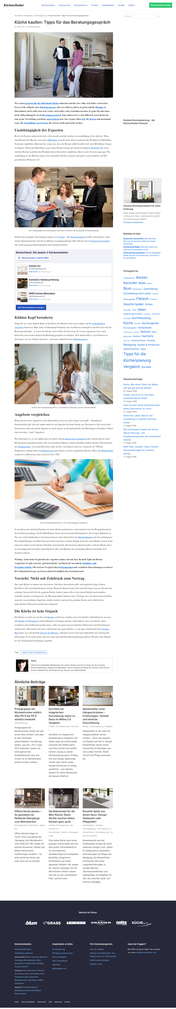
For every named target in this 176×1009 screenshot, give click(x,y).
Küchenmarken (78, 236)
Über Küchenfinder (60, 961)
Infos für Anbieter (97, 949)
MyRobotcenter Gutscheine (26, 980)
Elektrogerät (48, 450)
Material (145, 331)
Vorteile (146, 367)
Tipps (143, 349)
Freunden (33, 620)
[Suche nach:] (142, 16)
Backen (142, 277)
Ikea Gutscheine (30, 970)
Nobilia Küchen (139, 340)
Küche (128, 323)
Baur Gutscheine (31, 977)
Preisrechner (64, 5)
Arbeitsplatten (108, 5)
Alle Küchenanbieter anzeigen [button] (31, 307)
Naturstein (126, 341)
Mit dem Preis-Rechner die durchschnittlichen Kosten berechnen (140, 241)
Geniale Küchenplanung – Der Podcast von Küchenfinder (97, 828)
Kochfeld (127, 318)
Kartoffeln (156, 314)
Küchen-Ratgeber (59, 957)
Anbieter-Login (96, 964)
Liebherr (136, 332)
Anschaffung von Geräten (36, 122)
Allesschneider (20, 994)
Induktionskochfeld (132, 314)
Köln (34, 963)
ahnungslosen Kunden (75, 438)
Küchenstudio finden (23, 949)
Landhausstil (127, 332)
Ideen (141, 309)
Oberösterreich (30, 960)
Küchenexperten (48, 107)
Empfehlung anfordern (24, 953)
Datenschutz (41, 1002)
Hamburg (35, 957)
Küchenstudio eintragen (99, 960)
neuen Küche (53, 119)
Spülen (131, 5)
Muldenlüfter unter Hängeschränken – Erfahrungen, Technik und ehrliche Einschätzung (96, 715)
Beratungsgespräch (51, 115)
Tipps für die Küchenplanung (33, 652)
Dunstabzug (151, 288)
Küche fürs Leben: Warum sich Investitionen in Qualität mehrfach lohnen (139, 419)
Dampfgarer (137, 289)
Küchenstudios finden (161, 5)
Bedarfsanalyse (81, 339)
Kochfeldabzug (141, 318)
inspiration (147, 314)
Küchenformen (80, 5)
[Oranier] (101, 925)
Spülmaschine (24, 446)
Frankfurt (28, 963)
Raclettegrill (36, 990)
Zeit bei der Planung (49, 632)
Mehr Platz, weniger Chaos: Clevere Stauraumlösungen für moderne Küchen (140, 450)
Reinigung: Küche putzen (62, 953)
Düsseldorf (19, 963)
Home (17, 1002)
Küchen (137, 323)
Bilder (142, 283)
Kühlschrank (107, 450)
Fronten (94, 5)
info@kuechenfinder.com (146, 952)
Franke (17, 967)
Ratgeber (28, 16)
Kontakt (67, 1002)
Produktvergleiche (30, 987)
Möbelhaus (53, 139)
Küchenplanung (40, 16)
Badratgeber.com (59, 968)
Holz (134, 310)
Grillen (149, 304)
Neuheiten (33, 825)
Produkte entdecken (133, 222)
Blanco (149, 283)
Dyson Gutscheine (32, 974)
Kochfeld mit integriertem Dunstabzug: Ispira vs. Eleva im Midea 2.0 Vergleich (62, 715)
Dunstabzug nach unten (137, 293)
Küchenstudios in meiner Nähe (35, 257)
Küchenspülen (130, 328)
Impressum (58, 1002)
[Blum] (31, 925)
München (43, 957)
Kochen (50, 617)
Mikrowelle (127, 336)
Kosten (93, 119)
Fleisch (142, 298)
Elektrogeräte (129, 299)
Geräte (121, 5)
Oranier (151, 340)
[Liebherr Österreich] (76, 925)
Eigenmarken (66, 567)
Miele (154, 332)
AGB (50, 1002)
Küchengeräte (150, 323)
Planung (99, 107)
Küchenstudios (48, 5)
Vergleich (131, 366)
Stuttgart (40, 963)
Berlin (28, 957)
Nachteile (147, 336)
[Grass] (52, 925)
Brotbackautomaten (23, 990)
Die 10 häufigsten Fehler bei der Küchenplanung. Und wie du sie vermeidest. (142, 255)
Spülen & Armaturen (148, 344)
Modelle (136, 336)
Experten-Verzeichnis (100, 240)
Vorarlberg (19, 960)
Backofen (130, 283)
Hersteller (95, 147)
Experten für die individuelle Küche (41, 103)
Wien (39, 960)
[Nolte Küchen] (121, 925)
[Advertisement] (142, 68)
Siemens (24, 967)
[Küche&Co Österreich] (141, 925)
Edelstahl (155, 294)
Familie (21, 620)
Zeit (83, 119)
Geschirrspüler (133, 304)
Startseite (19, 16)
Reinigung (129, 344)
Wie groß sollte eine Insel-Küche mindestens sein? (140, 248)
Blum (127, 288)
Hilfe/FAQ (56, 965)
